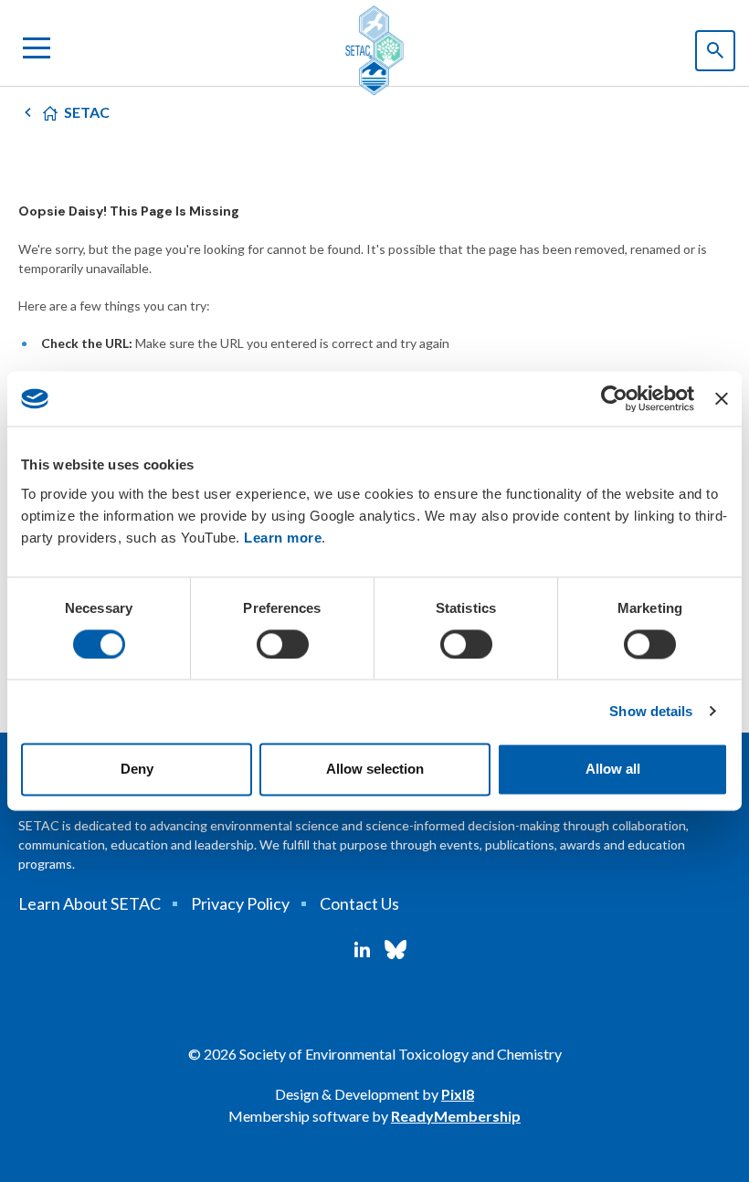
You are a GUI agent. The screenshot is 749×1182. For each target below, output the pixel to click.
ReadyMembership (456, 1115)
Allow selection (375, 769)
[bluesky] (395, 950)
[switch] (283, 644)
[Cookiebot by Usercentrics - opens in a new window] (614, 398)
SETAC (87, 112)
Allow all (612, 769)
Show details (650, 711)
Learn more (283, 537)
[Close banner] (721, 398)
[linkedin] (362, 950)
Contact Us (359, 903)
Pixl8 (457, 1094)
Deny (137, 769)
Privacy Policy (240, 903)
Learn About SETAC (89, 903)
